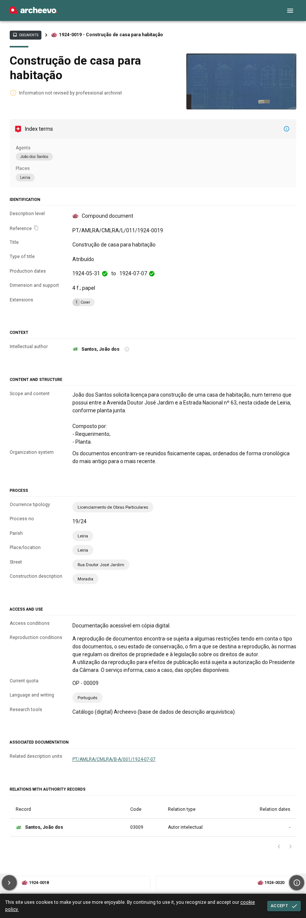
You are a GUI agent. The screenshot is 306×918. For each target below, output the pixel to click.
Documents (25, 34)
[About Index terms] (286, 129)
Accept (279, 905)
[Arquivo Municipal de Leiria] (33, 12)
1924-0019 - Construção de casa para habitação (111, 34)
